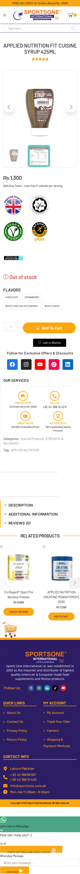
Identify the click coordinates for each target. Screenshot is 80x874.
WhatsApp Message (11, 856)
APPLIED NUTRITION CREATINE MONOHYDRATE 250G (61, 596)
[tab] (40, 505)
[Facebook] (12, 364)
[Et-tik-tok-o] (54, 364)
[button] (8, 107)
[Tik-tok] (55, 688)
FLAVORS (12, 289)
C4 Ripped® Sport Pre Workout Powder (18, 594)
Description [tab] (21, 505)
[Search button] (73, 28)
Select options (19, 611)
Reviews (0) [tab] (20, 523)
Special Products (32, 439)
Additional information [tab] (33, 514)
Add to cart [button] (61, 616)
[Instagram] (26, 364)
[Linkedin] (68, 364)
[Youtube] (40, 364)
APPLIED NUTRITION (25, 450)
